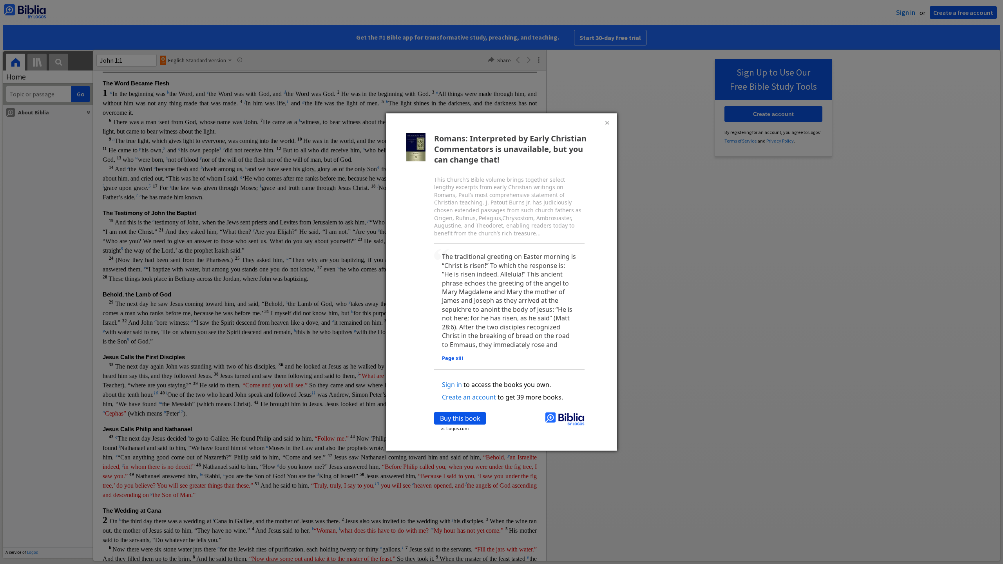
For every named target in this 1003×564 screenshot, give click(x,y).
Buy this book (460, 418)
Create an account (469, 397)
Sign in (452, 384)
